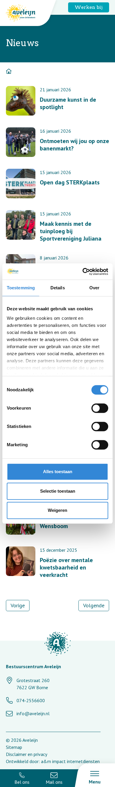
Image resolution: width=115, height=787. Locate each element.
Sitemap (14, 747)
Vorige (18, 605)
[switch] (99, 408)
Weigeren (57, 510)
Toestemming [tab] (21, 287)
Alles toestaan (57, 471)
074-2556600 (31, 700)
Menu (95, 782)
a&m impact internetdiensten (70, 761)
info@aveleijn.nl (33, 713)
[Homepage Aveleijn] (25, 13)
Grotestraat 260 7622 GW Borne (33, 683)
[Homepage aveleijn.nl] (57, 645)
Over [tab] (94, 287)
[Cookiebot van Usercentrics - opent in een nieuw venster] (82, 271)
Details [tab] (57, 287)
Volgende (93, 605)
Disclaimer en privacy (26, 754)
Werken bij (89, 7)
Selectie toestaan (57, 491)
